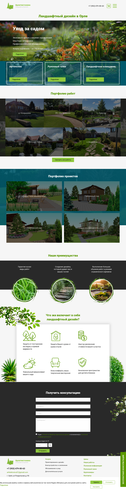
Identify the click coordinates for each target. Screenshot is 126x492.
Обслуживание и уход (52, 468)
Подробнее (20, 58)
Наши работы (89, 462)
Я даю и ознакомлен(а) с (63, 436)
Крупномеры (89, 472)
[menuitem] (115, 6)
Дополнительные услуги (54, 471)
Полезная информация (93, 466)
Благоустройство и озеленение (56, 465)
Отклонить (109, 482)
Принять (96, 482)
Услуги (48, 459)
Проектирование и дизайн (54, 462)
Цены (86, 459)
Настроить (96, 487)
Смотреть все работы (63, 160)
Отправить (43, 451)
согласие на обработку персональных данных (55, 434)
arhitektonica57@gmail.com (17, 472)
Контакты (87, 476)
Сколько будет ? (42, 441)
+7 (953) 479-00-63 (96, 6)
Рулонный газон (90, 469)
